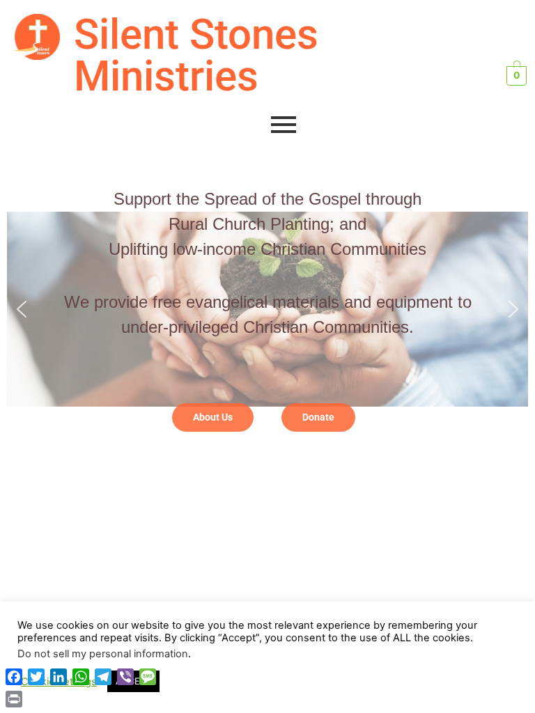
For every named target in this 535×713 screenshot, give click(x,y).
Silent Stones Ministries (196, 55)
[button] (21, 309)
